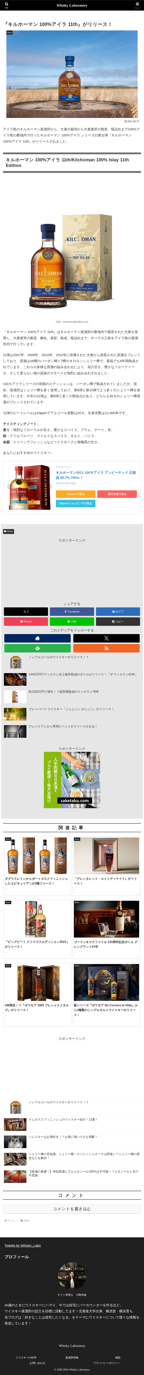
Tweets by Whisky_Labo (22, 1245)
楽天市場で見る (117, 494)
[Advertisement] (72, 570)
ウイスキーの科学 (26, 1357)
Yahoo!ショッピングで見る (75, 503)
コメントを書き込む (72, 1209)
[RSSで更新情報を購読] (106, 648)
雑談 (118, 1357)
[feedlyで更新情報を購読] (37, 648)
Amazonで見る (76, 494)
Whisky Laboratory (72, 5)
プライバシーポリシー (106, 1363)
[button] (118, 621)
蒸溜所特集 (72, 1357)
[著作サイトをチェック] (37, 638)
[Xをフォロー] (106, 638)
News (10, 531)
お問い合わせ (37, 1363)
